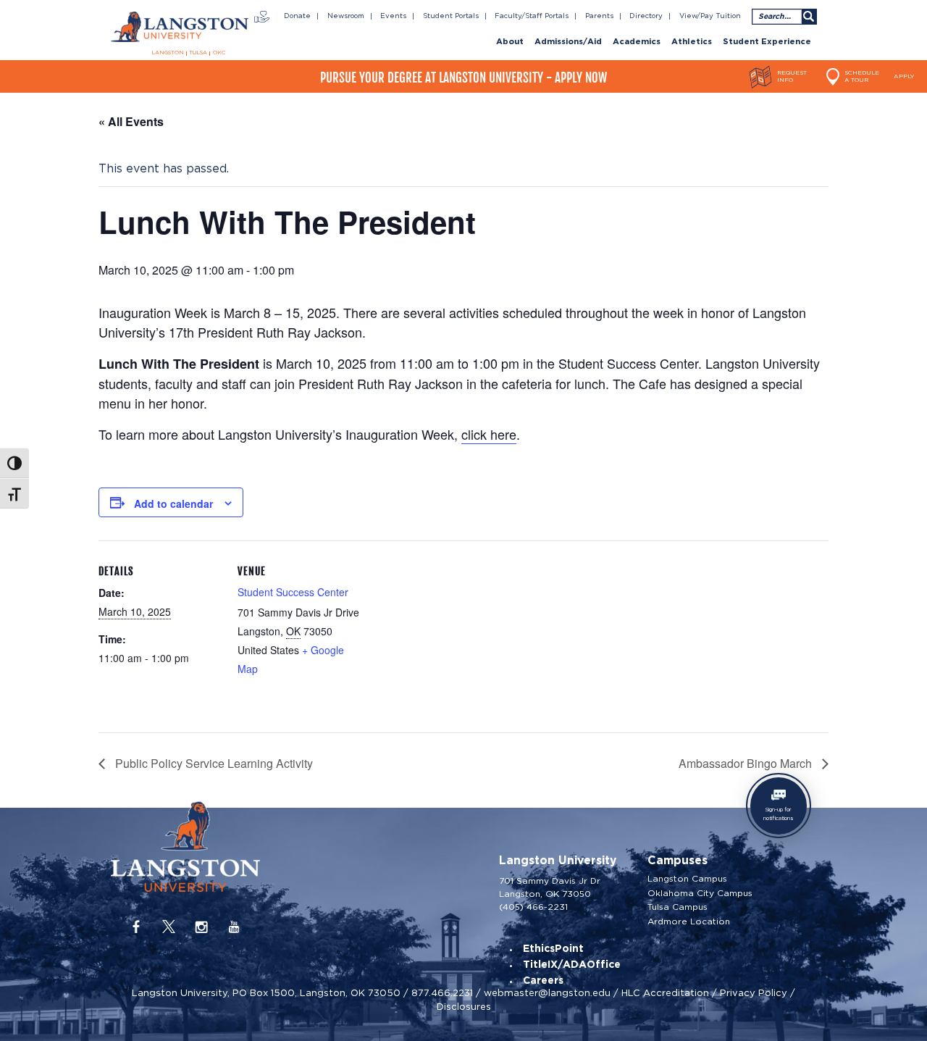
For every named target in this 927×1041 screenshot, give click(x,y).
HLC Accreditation (665, 992)
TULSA (198, 53)
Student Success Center (293, 592)
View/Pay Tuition (710, 16)
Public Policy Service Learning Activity (212, 763)
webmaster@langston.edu (547, 992)
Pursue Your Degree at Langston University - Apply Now (463, 77)
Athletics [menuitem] (691, 42)
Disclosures (464, 1006)
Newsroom (345, 16)
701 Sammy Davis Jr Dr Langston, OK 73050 (549, 887)
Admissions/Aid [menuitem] (568, 42)
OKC (219, 53)
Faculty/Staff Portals (532, 16)
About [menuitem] (510, 42)
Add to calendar (173, 503)
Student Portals (451, 16)
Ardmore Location (688, 921)
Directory (646, 16)
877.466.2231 (442, 992)
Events (393, 16)
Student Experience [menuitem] (767, 42)
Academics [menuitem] (636, 42)
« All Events (131, 121)
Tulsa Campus (677, 907)
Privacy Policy (753, 992)
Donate (297, 16)
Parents (599, 16)
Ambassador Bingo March (747, 763)
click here (488, 434)
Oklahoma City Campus (699, 893)
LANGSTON (167, 53)
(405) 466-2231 (533, 906)
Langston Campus (687, 878)
